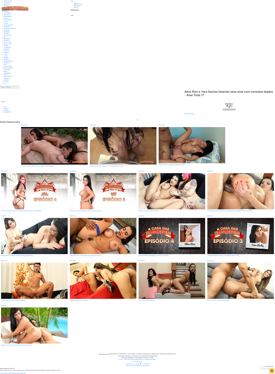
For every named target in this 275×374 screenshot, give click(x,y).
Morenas (6, 59)
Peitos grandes (8, 66)
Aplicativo (64, 7)
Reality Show (58, 8)
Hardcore (6, 49)
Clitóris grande (8, 19)
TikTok (145, 364)
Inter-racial (7, 50)
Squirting (6, 78)
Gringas (6, 45)
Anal (5, 106)
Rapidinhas (48, 7)
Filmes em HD (7, 35)
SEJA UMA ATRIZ (137, 361)
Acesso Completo (189, 113)
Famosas (6, 33)
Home (2, 87)
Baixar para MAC (21, 373)
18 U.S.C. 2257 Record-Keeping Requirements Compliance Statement (137, 359)
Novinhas (6, 62)
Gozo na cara (7, 44)
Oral (5, 64)
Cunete (6, 23)
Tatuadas (6, 80)
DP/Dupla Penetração (10, 28)
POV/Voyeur (7, 69)
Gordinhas (6, 40)
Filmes (32, 7)
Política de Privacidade (143, 365)
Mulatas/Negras (8, 61)
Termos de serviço (131, 365)
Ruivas (5, 75)
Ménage (6, 57)
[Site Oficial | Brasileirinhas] (15, 8)
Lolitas (6, 56)
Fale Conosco (129, 364)
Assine (73, 13)
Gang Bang (7, 38)
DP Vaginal (7, 26)
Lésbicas (6, 52)
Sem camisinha (8, 76)
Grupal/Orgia (7, 47)
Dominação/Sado (8, 25)
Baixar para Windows (10, 373)
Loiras (5, 54)
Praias (5, 71)
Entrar (69, 7)
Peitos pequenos (8, 68)
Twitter (138, 364)
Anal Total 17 (14, 87)
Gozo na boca (8, 42)
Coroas (6, 21)
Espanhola (7, 30)
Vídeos (42, 7)
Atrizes (37, 7)
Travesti (6, 81)
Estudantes (7, 32)
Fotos (53, 7)
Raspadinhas (7, 73)
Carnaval (6, 18)
